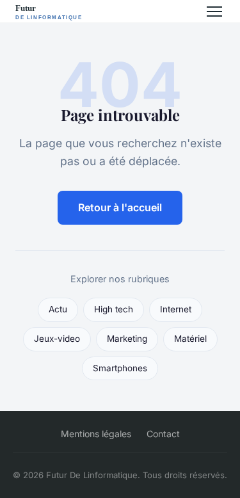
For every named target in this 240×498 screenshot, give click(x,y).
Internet (175, 309)
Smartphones (120, 368)
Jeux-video (57, 338)
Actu (58, 309)
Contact (163, 433)
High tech (113, 309)
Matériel (190, 338)
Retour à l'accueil (120, 207)
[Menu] (214, 11)
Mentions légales (96, 433)
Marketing (127, 338)
